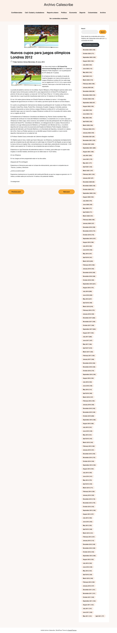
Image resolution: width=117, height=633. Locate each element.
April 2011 (98, 616)
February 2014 (87, 491)
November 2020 (87, 185)
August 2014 (86, 469)
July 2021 (86, 155)
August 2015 (86, 423)
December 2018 (87, 272)
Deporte (82, 12)
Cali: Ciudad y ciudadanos (34, 12)
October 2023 (87, 53)
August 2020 (86, 197)
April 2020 (86, 212)
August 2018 (86, 287)
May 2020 (85, 208)
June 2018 (86, 295)
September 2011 (87, 601)
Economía (73, 12)
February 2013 (87, 537)
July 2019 (86, 246)
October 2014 (87, 461)
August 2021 (86, 151)
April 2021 (86, 167)
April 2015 (86, 438)
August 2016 (86, 378)
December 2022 (87, 91)
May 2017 (85, 344)
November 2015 (87, 412)
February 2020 (87, 219)
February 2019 (87, 265)
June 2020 (86, 204)
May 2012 (85, 571)
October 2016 (87, 370)
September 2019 (87, 238)
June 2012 (86, 567)
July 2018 (86, 291)
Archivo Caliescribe (58, 4)
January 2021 (87, 178)
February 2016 (87, 401)
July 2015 (86, 427)
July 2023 (86, 65)
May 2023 (85, 72)
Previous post (16, 192)
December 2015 (87, 408)
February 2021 (87, 174)
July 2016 (86, 382)
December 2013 (87, 499)
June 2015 (86, 431)
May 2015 (85, 435)
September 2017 (87, 329)
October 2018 (87, 280)
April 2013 (86, 529)
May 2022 (85, 117)
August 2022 (86, 106)
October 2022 (87, 99)
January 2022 (87, 133)
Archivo (103, 12)
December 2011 (87, 589)
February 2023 (87, 84)
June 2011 (86, 612)
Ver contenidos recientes (58, 18)
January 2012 (87, 586)
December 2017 (87, 318)
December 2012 (87, 544)
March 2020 (86, 216)
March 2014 (86, 488)
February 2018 (87, 310)
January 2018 (87, 314)
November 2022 (87, 95)
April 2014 (86, 484)
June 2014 (86, 476)
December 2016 (87, 363)
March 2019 (86, 261)
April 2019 (86, 257)
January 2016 (87, 404)
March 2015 (86, 442)
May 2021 (85, 163)
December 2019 (87, 227)
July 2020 (86, 201)
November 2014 (87, 457)
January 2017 (87, 359)
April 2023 (86, 76)
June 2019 (86, 250)
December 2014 (87, 454)
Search (83, 28)
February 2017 (87, 355)
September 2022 (87, 102)
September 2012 (87, 555)
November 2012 (87, 548)
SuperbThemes (72, 630)
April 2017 (86, 348)
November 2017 (87, 321)
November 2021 (87, 140)
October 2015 (87, 416)
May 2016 (85, 389)
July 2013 (86, 518)
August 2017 (86, 333)
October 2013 (87, 506)
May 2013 (85, 525)
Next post (66, 192)
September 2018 (87, 284)
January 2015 (87, 450)
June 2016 (86, 386)
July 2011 (86, 608)
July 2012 (86, 563)
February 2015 (87, 446)
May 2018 (85, 299)
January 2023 (87, 87)
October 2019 (87, 235)
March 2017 (86, 352)
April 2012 (86, 574)
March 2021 (86, 170)
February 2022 (87, 129)
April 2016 (86, 393)
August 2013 (86, 514)
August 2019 (86, 242)
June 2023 (86, 68)
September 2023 (87, 57)
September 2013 (87, 510)
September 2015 (87, 420)
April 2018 (86, 303)
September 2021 (87, 148)
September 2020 (87, 193)
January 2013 (87, 540)
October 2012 (87, 552)
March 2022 (86, 125)
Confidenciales (16, 12)
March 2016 (86, 397)
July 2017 (86, 336)
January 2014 (87, 495)
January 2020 (87, 223)
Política (64, 12)
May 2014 (85, 480)
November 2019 (87, 231)
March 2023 (86, 80)
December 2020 (87, 182)
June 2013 (86, 521)
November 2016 (87, 367)
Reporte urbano (52, 12)
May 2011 (85, 616)
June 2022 (86, 114)
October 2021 (87, 144)
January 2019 (87, 269)
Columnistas (92, 12)
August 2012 (86, 559)
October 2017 (87, 325)
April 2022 (86, 121)
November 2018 (87, 276)
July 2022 (86, 110)
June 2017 (86, 340)
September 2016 (87, 374)
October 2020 (87, 189)
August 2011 (86, 605)
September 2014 (87, 465)
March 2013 (86, 533)
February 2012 (87, 582)
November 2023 (87, 50)
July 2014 (86, 472)
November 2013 (87, 503)
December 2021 (87, 136)
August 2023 (86, 61)
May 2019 (85, 253)
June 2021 (86, 159)
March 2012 (86, 578)
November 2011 (87, 593)
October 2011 (87, 597)
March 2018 (86, 306)
